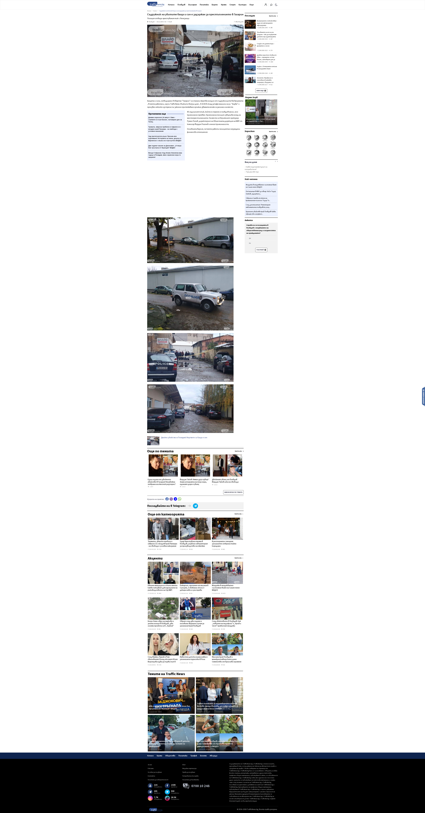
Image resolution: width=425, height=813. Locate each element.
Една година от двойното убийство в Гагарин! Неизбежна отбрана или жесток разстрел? (162, 482)
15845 (258, 123)
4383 (191, 629)
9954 (191, 663)
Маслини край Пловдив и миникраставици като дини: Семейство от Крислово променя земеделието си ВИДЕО (226, 659)
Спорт (233, 4)
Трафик (193, 755)
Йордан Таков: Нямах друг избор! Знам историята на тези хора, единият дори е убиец (194, 482)
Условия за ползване (155, 772)
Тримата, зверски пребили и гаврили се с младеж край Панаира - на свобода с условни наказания (162, 544)
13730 (159, 549)
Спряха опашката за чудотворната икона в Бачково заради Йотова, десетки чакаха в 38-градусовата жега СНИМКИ (218, 706)
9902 (223, 549)
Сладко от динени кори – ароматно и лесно (265, 45)
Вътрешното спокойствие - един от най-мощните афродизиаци (267, 23)
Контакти (151, 776)
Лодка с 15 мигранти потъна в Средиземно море (267, 67)
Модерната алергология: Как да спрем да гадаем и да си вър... (260, 120)
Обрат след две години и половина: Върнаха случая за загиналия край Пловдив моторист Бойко (192, 623)
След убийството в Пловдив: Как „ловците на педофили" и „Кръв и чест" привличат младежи (226, 623)
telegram (175, 499)
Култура (242, 4)
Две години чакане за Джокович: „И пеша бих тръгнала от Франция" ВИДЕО (169, 707)
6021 (191, 549)
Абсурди (213, 755)
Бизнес (215, 4)
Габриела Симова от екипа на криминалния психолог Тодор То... (258, 199)
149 (271, 73)
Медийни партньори (189, 768)
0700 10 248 (200, 786)
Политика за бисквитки (190, 780)
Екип (183, 765)
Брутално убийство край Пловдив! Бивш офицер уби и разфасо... (261, 212)
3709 (223, 629)
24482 (159, 593)
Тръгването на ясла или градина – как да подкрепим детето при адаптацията (266, 34)
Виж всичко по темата (233, 492)
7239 (209, 712)
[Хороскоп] (261, 156)
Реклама (151, 768)
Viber (171, 499)
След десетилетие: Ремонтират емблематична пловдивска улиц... (258, 206)
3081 (159, 629)
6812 (160, 749)
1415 (271, 62)
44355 (223, 593)
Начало (171, 4)
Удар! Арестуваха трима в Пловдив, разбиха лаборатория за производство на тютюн (194, 544)
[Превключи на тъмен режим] (276, 4)
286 (271, 28)
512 (271, 85)
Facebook (167, 499)
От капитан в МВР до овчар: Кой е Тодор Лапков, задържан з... (261, 192)
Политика (204, 4)
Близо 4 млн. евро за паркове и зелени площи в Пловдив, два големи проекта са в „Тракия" (161, 623)
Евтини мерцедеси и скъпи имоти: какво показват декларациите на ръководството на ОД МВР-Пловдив (163, 588)
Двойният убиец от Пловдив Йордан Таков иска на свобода (225, 480)
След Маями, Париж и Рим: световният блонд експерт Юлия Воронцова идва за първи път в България (163, 659)
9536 (223, 665)
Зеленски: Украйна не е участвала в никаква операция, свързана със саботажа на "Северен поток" (265, 82)
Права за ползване (188, 772)
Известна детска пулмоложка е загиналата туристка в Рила (194, 658)
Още (251, 4)
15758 (159, 665)
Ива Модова (240, 22)
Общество (170, 755)
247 (271, 39)
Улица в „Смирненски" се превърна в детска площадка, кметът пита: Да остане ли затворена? (169, 744)
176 (271, 50)
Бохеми (203, 755)
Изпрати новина (423, 396)
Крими (223, 4)
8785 (160, 712)
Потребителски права (190, 776)
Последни (250, 15)
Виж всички (238, 514)
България (192, 4)
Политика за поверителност (158, 780)
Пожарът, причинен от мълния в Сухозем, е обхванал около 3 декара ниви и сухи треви (194, 588)
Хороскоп (250, 131)
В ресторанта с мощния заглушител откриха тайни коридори (224, 544)
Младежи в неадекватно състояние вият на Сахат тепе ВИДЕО (226, 588)
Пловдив (181, 4)
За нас (150, 765)
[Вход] (266, 5)
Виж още (260, 91)
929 (191, 593)
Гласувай (260, 250)
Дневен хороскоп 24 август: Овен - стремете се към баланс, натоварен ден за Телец (267, 58)
